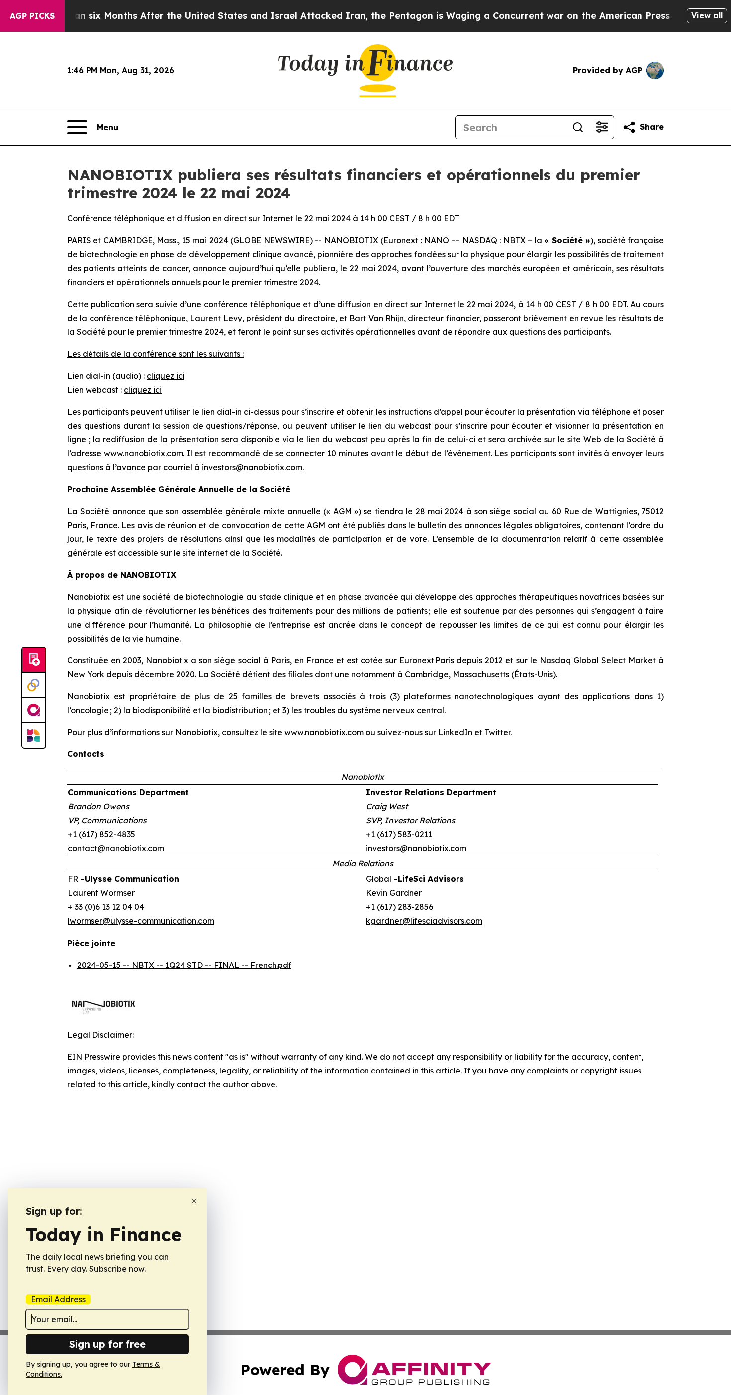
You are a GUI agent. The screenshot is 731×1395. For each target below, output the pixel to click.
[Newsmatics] (33, 735)
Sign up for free (107, 1344)
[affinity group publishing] (33, 710)
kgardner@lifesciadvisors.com (424, 921)
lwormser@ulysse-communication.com (141, 921)
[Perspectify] (33, 685)
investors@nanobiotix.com (252, 467)
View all (707, 15)
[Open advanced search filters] (602, 127)
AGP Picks (32, 16)
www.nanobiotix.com (143, 453)
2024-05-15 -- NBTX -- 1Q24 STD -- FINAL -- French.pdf (184, 965)
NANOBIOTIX (351, 240)
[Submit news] (33, 660)
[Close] (194, 1201)
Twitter (497, 732)
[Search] (578, 127)
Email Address (58, 1299)
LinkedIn (455, 732)
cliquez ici (165, 376)
